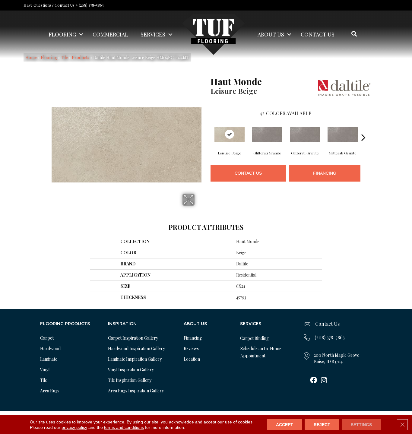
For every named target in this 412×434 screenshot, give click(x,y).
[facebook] (313, 381)
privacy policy (74, 427)
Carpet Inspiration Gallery (133, 338)
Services (153, 34)
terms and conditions (124, 427)
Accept (284, 424)
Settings (361, 424)
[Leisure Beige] (229, 134)
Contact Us (317, 34)
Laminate (48, 359)
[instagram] (324, 381)
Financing (324, 173)
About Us (271, 34)
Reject (322, 424)
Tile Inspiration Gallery (129, 380)
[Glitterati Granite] (267, 134)
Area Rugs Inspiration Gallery (136, 391)
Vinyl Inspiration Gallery (131, 369)
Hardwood (50, 348)
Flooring (62, 34)
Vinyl (44, 369)
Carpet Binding (254, 338)
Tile (43, 380)
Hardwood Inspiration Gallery (136, 348)
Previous (207, 128)
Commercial (110, 34)
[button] (81, 34)
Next (363, 128)
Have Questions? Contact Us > (51, 5)
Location (192, 359)
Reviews (191, 348)
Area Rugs (49, 391)
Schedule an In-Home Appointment (260, 352)
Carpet (47, 338)
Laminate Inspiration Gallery (135, 359)
